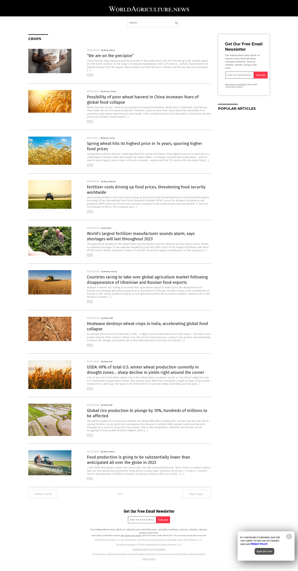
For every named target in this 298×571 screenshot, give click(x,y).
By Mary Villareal (108, 181)
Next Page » (196, 494)
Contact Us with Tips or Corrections (149, 549)
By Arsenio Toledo (108, 91)
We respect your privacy (131, 535)
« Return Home (42, 494)
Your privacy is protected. (235, 84)
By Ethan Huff (107, 318)
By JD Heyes (107, 228)
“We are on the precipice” (110, 55)
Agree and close (264, 551)
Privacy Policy (149, 559)
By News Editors (108, 50)
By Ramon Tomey (108, 138)
